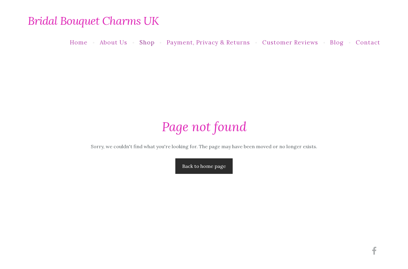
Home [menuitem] (79, 42)
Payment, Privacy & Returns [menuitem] (208, 42)
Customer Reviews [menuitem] (290, 42)
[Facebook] (374, 250)
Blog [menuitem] (336, 42)
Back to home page (204, 166)
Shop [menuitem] (147, 42)
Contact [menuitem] (368, 42)
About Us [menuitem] (113, 42)
